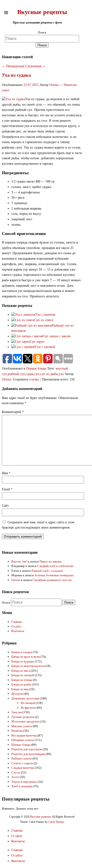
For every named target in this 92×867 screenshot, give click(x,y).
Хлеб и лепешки (21, 786)
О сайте (16, 626)
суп (36, 374)
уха (61, 374)
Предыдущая (13, 66)
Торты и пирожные (24, 781)
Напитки (17, 730)
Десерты (17, 693)
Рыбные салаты (21, 758)
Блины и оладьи (21, 652)
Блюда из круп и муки (25, 656)
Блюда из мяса (20, 670)
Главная (16, 621)
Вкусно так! (19, 561)
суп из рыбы (49, 374)
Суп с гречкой (45, 347)
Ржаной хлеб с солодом (47, 570)
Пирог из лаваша (51, 561)
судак (29, 374)
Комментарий (13, 412)
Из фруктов (28, 707)
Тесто (15, 777)
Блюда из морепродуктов (28, 666)
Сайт (5, 505)
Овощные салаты (22, 740)
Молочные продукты (25, 721)
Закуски (16, 712)
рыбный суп (16, 374)
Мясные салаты (21, 726)
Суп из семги (43, 320)
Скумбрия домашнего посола (52, 580)
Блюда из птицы (21, 680)
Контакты (17, 631)
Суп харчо (37, 341)
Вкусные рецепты (42, 12)
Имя (6, 473)
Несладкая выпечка (24, 735)
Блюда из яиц (20, 689)
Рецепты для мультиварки (28, 754)
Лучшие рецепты (22, 717)
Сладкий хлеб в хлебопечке (55, 566)
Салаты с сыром (22, 763)
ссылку (34, 379)
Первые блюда (36, 368)
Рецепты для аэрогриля (26, 749)
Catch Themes (56, 822)
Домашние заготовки (25, 698)
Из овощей (28, 703)
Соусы (15, 772)
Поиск (42, 32)
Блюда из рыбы (21, 684)
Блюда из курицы (22, 661)
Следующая (35, 66)
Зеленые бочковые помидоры (54, 575)
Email (7, 489)
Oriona (54, 85)
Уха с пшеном (45, 314)
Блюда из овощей (22, 675)
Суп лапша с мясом (56, 336)
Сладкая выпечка (22, 767)
